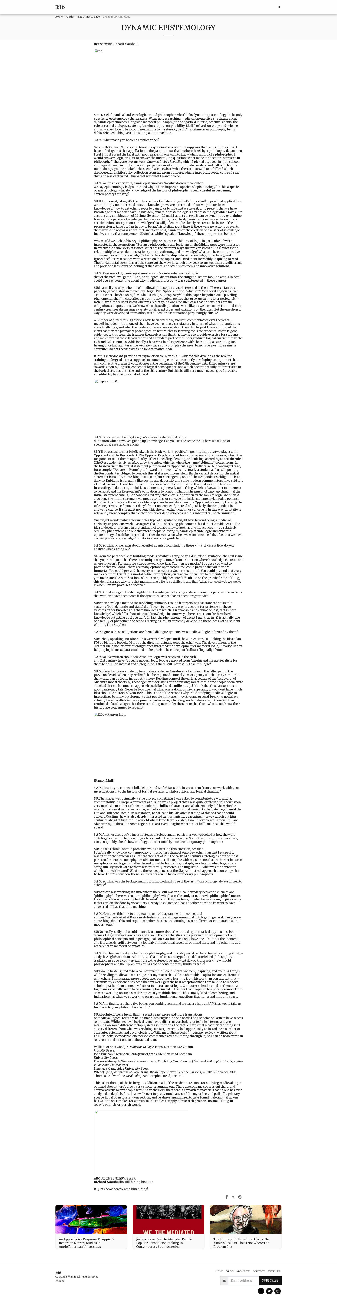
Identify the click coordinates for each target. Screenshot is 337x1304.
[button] (279, 7)
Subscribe (270, 1280)
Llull (161, 806)
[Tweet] (233, 1197)
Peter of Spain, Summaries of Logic (117, 1072)
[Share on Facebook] (226, 1197)
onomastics (136, 946)
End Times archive (89, 16)
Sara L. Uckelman (106, 115)
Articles (70, 16)
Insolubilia (133, 1076)
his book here (110, 1189)
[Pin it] (240, 1197)
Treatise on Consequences (131, 1054)
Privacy (59, 1280)
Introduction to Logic (140, 1047)
